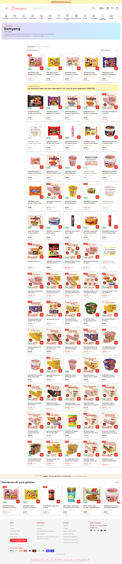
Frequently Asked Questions (46, 531)
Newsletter (13, 537)
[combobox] (64, 8)
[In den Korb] (41, 68)
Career (65, 528)
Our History (40, 525)
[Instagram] (95, 530)
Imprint (65, 525)
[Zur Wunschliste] (41, 55)
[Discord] (105, 530)
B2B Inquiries (14, 534)
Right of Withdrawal (69, 531)
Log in (12, 525)
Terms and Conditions (70, 537)
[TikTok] (98, 530)
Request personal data (70, 542)
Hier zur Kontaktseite (100, 525)
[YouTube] (101, 530)
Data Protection (68, 534)
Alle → (118, 482)
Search (12, 528)
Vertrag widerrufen (18, 540)
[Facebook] (91, 530)
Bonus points (41, 534)
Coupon (39, 528)
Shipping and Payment (70, 539)
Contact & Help (15, 531)
